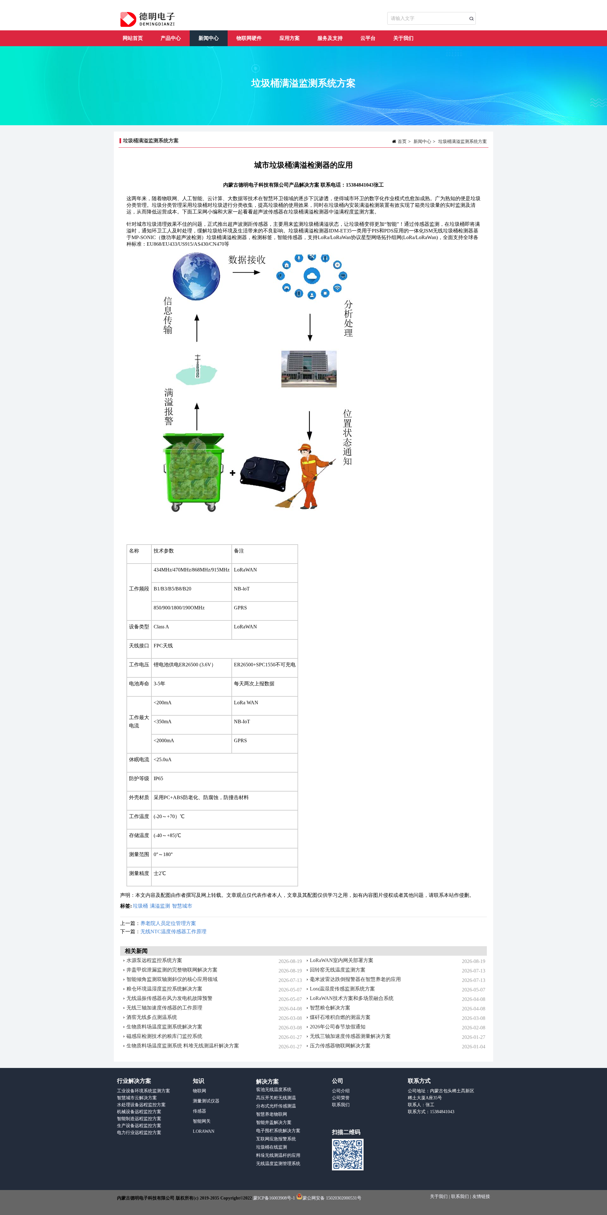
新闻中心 (209, 38)
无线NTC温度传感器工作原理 (173, 931)
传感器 (199, 1111)
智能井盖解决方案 (273, 1122)
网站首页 (133, 38)
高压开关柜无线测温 (276, 1097)
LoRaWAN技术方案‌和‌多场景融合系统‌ (352, 998)
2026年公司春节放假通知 (337, 1026)
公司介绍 (341, 1091)
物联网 (199, 1091)
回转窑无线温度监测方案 (337, 969)
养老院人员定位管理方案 (168, 923)
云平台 (368, 38)
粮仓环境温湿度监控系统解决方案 (164, 988)
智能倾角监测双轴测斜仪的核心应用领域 (172, 979)
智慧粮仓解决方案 (330, 1007)
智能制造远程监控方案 (139, 1118)
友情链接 (481, 1196)
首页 (402, 141)
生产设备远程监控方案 (139, 1125)
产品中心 (171, 38)
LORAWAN (203, 1131)
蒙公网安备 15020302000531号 (332, 1198)
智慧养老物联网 (271, 1114)
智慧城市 (182, 906)
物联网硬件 (249, 38)
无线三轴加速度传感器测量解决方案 (350, 1036)
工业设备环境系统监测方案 (143, 1091)
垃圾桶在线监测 (271, 1147)
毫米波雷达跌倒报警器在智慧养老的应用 (355, 979)
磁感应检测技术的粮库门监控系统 (164, 1036)
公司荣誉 (341, 1097)
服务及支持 (330, 38)
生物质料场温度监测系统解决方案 (164, 1026)
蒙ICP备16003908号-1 (274, 1198)
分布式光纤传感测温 (276, 1106)
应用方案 (289, 38)
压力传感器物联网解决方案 (340, 1045)
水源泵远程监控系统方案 (154, 960)
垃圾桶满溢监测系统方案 (462, 141)
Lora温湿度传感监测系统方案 (342, 988)
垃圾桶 (140, 906)
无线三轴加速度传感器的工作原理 (164, 1007)
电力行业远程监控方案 (139, 1132)
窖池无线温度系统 (273, 1089)
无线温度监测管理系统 (278, 1163)
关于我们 (403, 38)
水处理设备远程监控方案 (141, 1104)
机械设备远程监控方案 (139, 1111)
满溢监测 (160, 906)
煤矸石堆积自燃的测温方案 (340, 1017)
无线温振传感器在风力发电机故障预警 (169, 998)
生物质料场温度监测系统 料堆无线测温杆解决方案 (182, 1045)
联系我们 (341, 1104)
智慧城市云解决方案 (137, 1097)
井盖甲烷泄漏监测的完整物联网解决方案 (172, 969)
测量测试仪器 (206, 1101)
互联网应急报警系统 (276, 1139)
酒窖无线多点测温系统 (151, 1017)
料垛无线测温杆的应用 (278, 1155)
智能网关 (202, 1121)
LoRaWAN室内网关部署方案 (341, 960)
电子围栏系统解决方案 (278, 1130)
